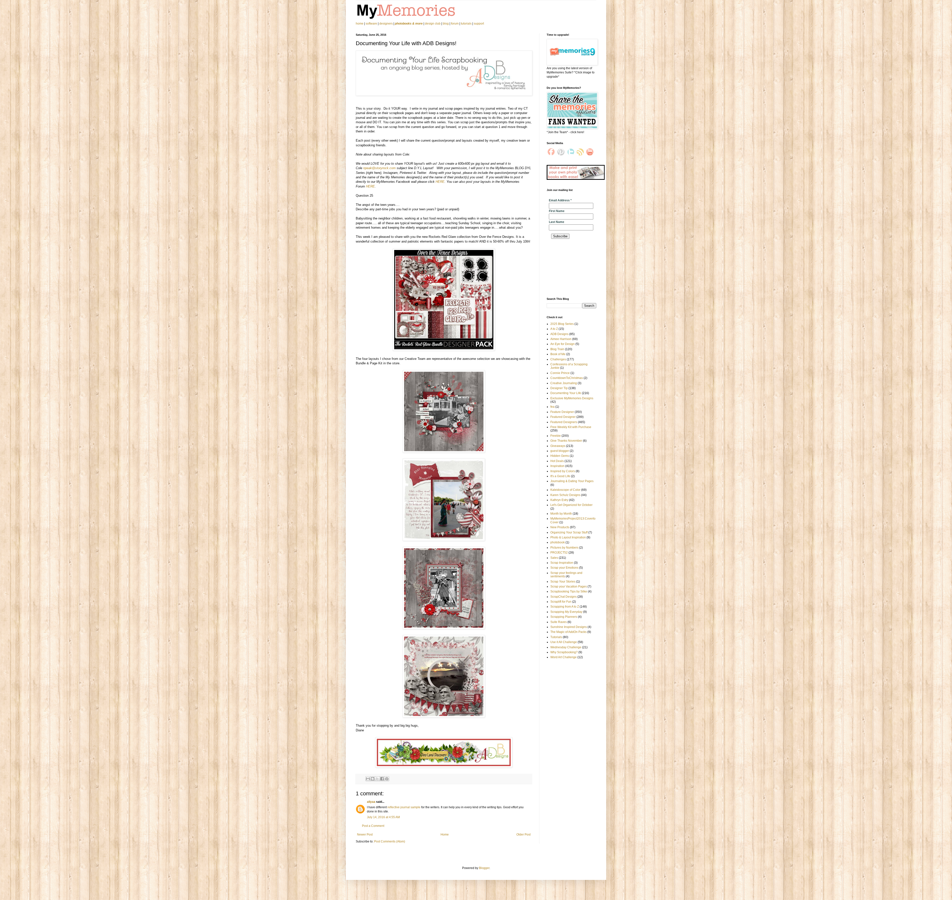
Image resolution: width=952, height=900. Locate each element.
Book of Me (557, 354)
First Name (557, 211)
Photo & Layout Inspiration (568, 537)
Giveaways (557, 446)
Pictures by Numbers (564, 547)
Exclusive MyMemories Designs (571, 398)
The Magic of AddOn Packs (568, 632)
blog (446, 23)
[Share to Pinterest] (386, 778)
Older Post (523, 834)
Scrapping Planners (563, 617)
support (479, 23)
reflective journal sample (403, 807)
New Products (559, 527)
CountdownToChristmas (566, 378)
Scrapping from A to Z (564, 606)
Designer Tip (559, 388)
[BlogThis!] (372, 778)
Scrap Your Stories (562, 581)
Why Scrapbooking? (564, 652)
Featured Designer (563, 417)
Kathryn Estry (559, 500)
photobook (557, 542)
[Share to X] (377, 778)
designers (386, 23)
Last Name (556, 221)
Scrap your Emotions (564, 567)
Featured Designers (563, 422)
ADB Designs (559, 334)
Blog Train (557, 349)
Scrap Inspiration (561, 562)
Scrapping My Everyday (566, 612)
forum (455, 23)
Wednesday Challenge (565, 647)
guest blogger (559, 451)
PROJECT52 (559, 552)
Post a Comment (373, 826)
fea (552, 406)
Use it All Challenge (563, 642)
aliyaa (371, 802)
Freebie (555, 435)
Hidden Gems (559, 456)
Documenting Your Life (565, 393)
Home (445, 834)
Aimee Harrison (560, 339)
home (360, 23)
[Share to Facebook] (382, 778)
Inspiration (557, 466)
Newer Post (365, 834)
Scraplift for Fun (560, 601)
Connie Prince (560, 373)
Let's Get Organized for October (571, 505)
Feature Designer (562, 412)
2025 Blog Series (562, 324)
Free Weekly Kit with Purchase (570, 427)
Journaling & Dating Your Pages (572, 481)
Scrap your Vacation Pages (568, 586)
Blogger (484, 868)
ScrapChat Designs (563, 596)
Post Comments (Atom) (389, 841)
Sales (554, 557)
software (371, 23)
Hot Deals (557, 461)
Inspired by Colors (562, 471)
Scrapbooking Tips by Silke (568, 591)
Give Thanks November (566, 440)
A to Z (554, 329)
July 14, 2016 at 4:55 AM (383, 817)
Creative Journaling (563, 383)
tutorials (466, 23)
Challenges (558, 359)
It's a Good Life (560, 476)
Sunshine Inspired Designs (568, 627)
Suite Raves (558, 622)
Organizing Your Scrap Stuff (569, 532)
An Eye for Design (562, 344)
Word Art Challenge (563, 657)
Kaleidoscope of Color (565, 490)
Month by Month (561, 513)
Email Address (560, 200)
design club (433, 23)
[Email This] (367, 778)
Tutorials (556, 637)
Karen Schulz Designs (565, 495)
